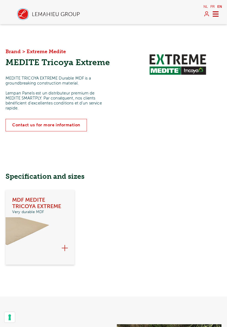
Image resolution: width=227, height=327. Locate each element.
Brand (13, 51)
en (219, 7)
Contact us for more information (46, 124)
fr (212, 7)
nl (205, 7)
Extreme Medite (46, 51)
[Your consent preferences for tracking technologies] (9, 317)
